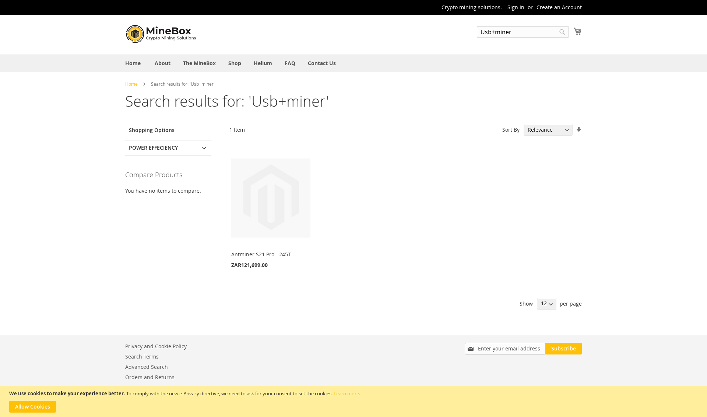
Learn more (346, 393)
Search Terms (142, 356)
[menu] (353, 63)
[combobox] (523, 32)
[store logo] (162, 34)
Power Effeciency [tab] (153, 147)
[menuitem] (133, 63)
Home (132, 84)
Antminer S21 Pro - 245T (261, 254)
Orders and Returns (150, 377)
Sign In (515, 7)
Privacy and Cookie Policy (156, 346)
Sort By (511, 129)
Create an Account (559, 7)
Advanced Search (146, 366)
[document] (354, 401)
